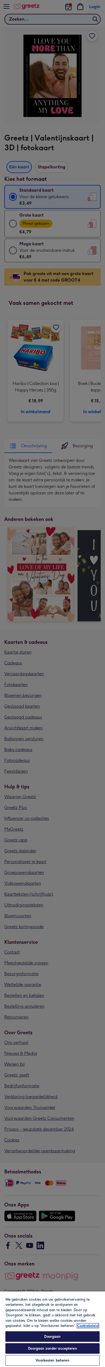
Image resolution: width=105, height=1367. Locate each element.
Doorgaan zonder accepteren (52, 1348)
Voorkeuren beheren (52, 1360)
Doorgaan (52, 1337)
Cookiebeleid (88, 1326)
